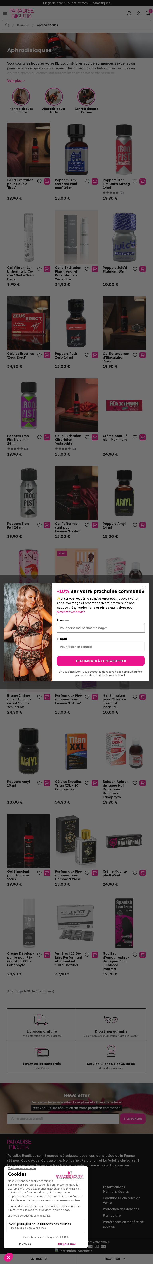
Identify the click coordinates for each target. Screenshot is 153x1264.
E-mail (62, 639)
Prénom (63, 620)
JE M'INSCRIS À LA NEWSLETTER (101, 661)
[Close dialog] (144, 588)
